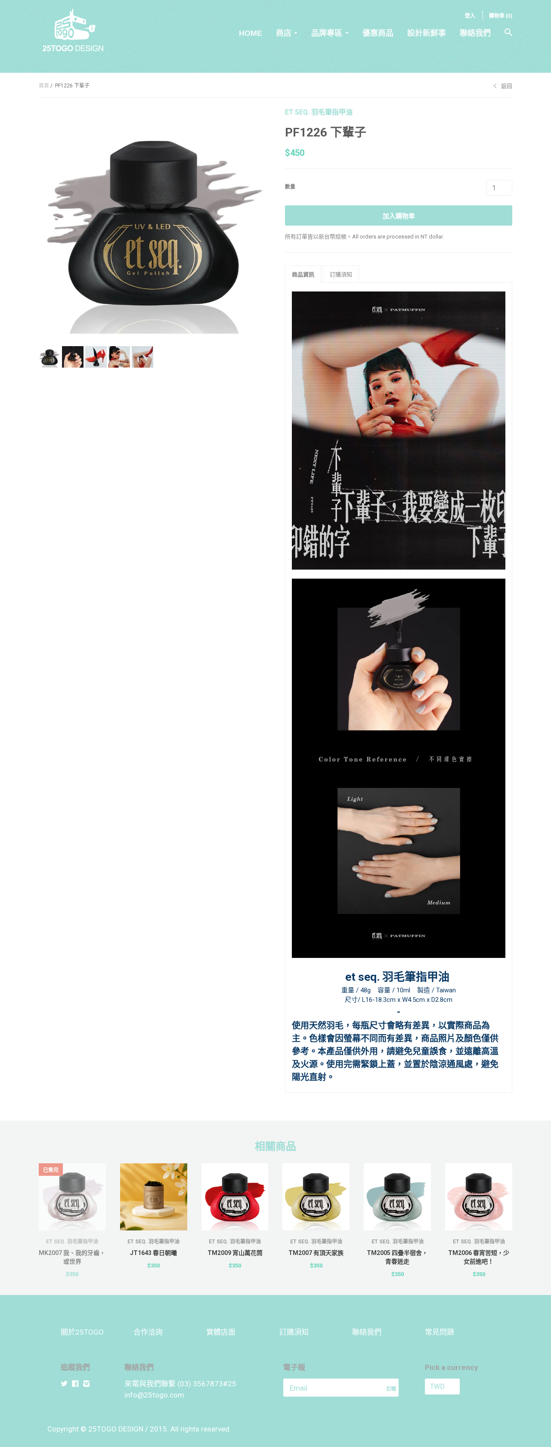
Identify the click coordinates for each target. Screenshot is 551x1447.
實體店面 (220, 1332)
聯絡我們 (475, 33)
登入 (470, 16)
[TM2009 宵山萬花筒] (235, 1196)
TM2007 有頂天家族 (316, 1252)
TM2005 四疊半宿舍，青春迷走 (397, 1257)
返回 (506, 86)
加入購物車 (399, 216)
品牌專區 (326, 33)
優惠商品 (377, 33)
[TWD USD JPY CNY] (457, 1386)
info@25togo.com (154, 1395)
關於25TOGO (82, 1332)
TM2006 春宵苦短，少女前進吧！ (478, 1257)
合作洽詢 (148, 1332)
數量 (290, 187)
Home (250, 33)
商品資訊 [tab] (303, 274)
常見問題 (439, 1332)
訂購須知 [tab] (341, 274)
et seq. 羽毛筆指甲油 (319, 112)
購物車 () (500, 16)
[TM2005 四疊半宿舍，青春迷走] (397, 1196)
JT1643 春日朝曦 (153, 1252)
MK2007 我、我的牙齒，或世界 (72, 1257)
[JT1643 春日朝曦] (153, 1196)
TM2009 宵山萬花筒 (235, 1252)
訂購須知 (294, 1332)
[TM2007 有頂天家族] (316, 1196)
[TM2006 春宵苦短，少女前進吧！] (478, 1196)
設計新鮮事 (426, 33)
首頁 (44, 86)
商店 (283, 33)
